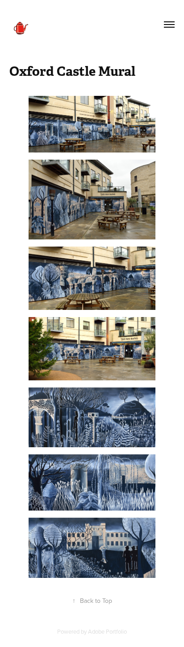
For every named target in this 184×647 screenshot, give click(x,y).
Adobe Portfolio (107, 631)
